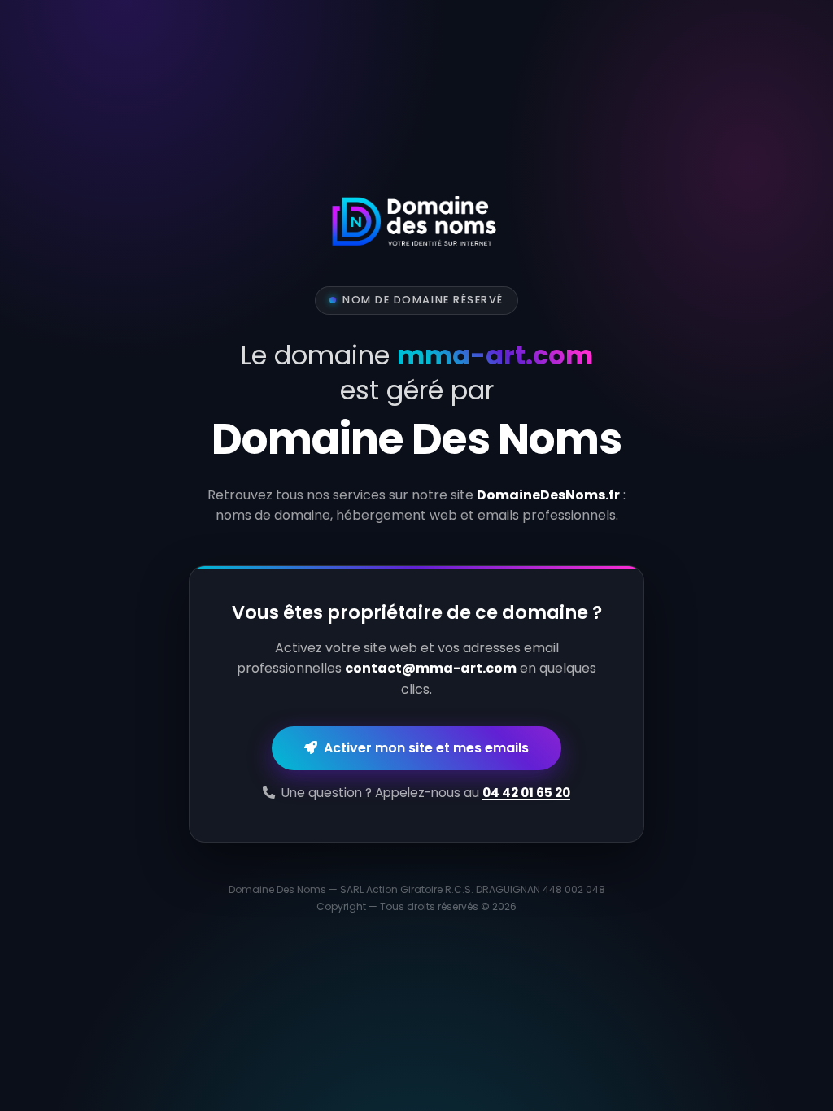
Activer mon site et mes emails (423, 747)
